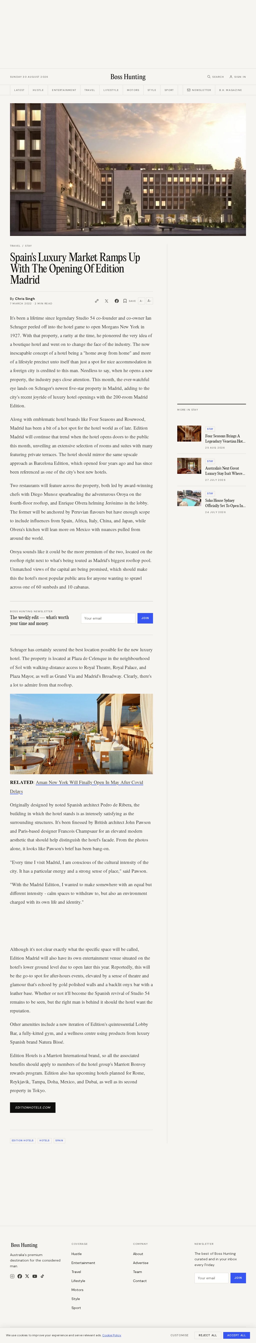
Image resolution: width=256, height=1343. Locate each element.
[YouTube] (34, 1276)
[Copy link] (97, 301)
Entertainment (64, 90)
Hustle (38, 90)
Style (152, 90)
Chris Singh (25, 298)
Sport (169, 90)
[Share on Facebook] (117, 301)
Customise (179, 1335)
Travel (89, 90)
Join (145, 618)
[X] (27, 1276)
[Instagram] (12, 1276)
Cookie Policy (111, 1335)
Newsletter (201, 90)
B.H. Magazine (230, 90)
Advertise (140, 1263)
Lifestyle (111, 90)
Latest (19, 90)
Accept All (236, 1335)
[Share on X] (107, 301)
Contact (140, 1281)
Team (137, 1272)
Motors (133, 90)
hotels (45, 1140)
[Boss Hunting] (128, 77)
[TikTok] (42, 1276)
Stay (28, 245)
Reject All (208, 1335)
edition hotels (23, 1140)
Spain (59, 1140)
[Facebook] (20, 1276)
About (138, 1254)
